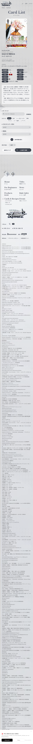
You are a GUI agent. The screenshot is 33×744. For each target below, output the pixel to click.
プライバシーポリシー (13, 238)
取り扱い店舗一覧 (18, 228)
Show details (28, 740)
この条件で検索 (23, 150)
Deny (18, 740)
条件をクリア (7, 150)
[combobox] (16, 127)
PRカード (7, 202)
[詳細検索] (28, 114)
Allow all (7, 740)
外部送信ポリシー (25, 238)
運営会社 (4, 238)
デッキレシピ (8, 204)
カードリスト (8, 200)
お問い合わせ (7, 228)
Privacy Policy (5, 736)
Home (3, 7)
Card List (8, 7)
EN (26, 3)
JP (22, 3)
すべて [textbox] (4, 127)
